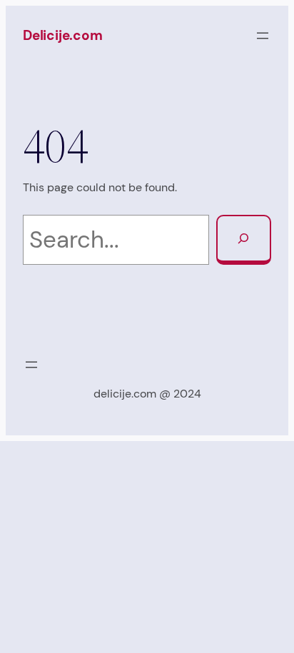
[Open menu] (262, 35)
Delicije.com (63, 35)
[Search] (243, 240)
